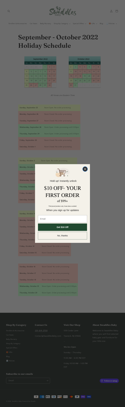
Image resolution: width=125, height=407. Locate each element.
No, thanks (62, 235)
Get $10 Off (62, 227)
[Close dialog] (85, 169)
